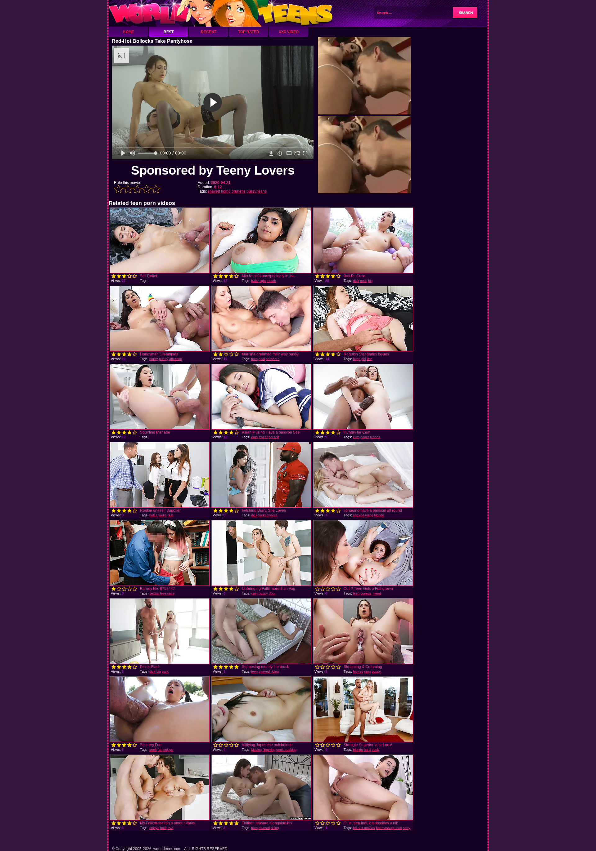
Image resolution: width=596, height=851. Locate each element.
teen (254, 359)
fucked (263, 515)
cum (254, 437)
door (272, 593)
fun (160, 749)
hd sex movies (364, 828)
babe (255, 281)
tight (263, 281)
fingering (269, 749)
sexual (154, 593)
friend (376, 593)
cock (153, 749)
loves (273, 515)
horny (153, 359)
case (170, 593)
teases (375, 437)
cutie (363, 281)
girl (363, 359)
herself (274, 437)
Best (169, 32)
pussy (251, 191)
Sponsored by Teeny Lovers (213, 170)
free (163, 593)
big (370, 281)
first (170, 515)
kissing (256, 749)
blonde (379, 515)
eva (170, 828)
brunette (239, 191)
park (165, 671)
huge (356, 359)
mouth (271, 281)
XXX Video (289, 32)
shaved (214, 191)
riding (226, 191)
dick (356, 281)
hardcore (272, 359)
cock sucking (286, 749)
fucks (162, 515)
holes (153, 515)
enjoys (168, 749)
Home (128, 32)
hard (367, 749)
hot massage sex (389, 828)
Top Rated (248, 32)
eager (364, 437)
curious (366, 593)
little (369, 359)
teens (262, 191)
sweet (263, 437)
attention (175, 359)
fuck (163, 828)
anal (262, 359)
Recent (208, 32)
